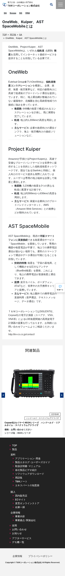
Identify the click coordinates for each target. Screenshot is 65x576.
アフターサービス (21, 538)
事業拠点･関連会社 (25, 520)
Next (61, 395)
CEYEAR (55, 414)
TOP (14, 445)
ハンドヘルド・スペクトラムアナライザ (42, 418)
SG (20, 13)
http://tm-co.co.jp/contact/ (21, 334)
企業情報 (17, 556)
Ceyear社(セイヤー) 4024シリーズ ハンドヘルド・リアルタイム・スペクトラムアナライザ (32, 423)
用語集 (18, 477)
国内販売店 (21, 495)
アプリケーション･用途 (28, 458)
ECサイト (20, 499)
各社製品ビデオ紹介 (26, 469)
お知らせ (17, 533)
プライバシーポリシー (40, 556)
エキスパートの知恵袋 (27, 485)
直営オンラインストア (27, 503)
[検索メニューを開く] (51, 4)
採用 (14, 525)
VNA (27, 13)
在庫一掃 (20, 507)
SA (5, 13)
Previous (3, 395)
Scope (13, 13)
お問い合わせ (19, 529)
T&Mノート (21, 481)
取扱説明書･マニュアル (28, 466)
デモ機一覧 (18, 542)
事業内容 (20, 516)
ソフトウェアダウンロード (29, 473)
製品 (14, 449)
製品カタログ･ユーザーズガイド (32, 462)
